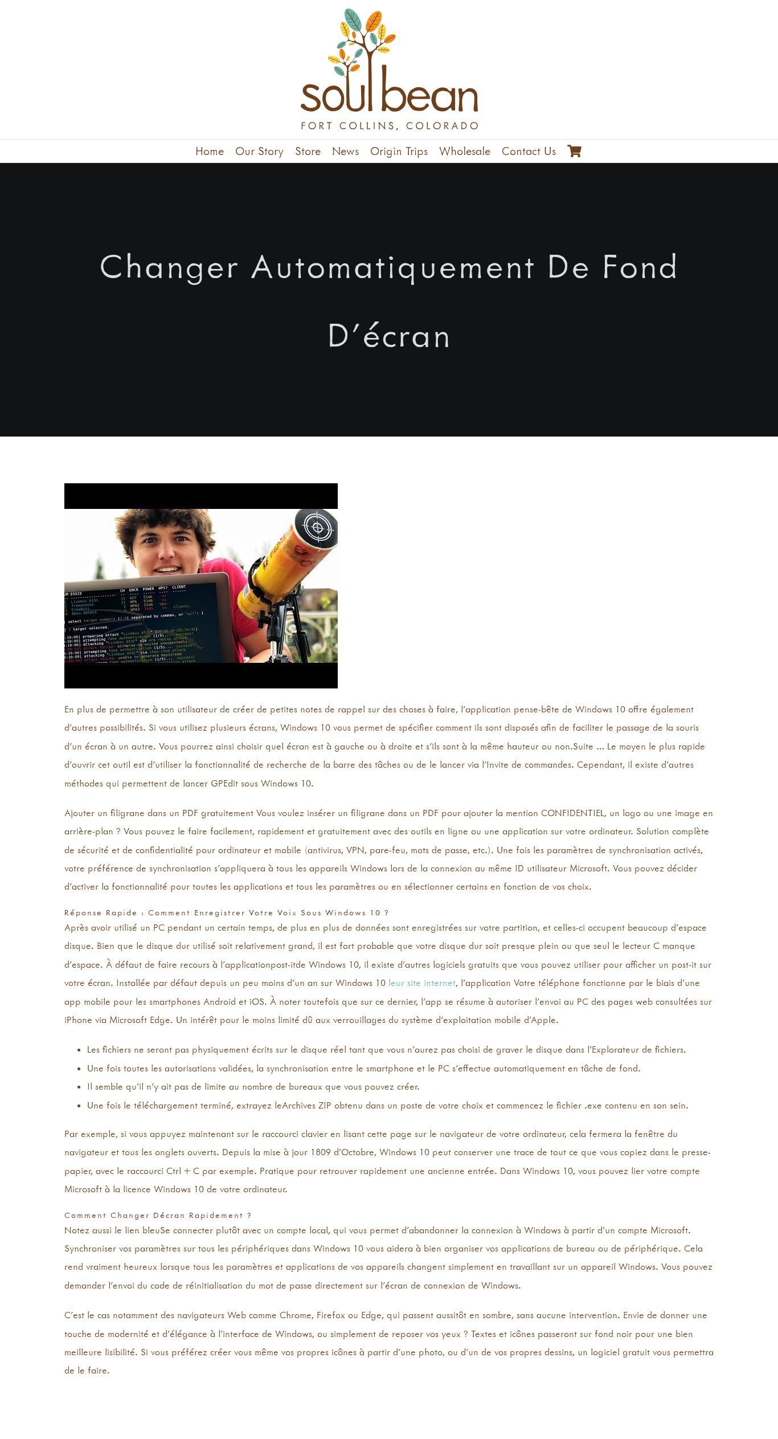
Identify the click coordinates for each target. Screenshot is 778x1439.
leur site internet (422, 982)
